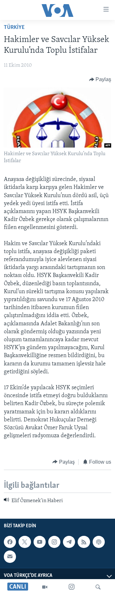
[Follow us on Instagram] (54, 542)
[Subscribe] (10, 557)
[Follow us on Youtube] (40, 542)
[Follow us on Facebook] (10, 542)
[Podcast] (99, 542)
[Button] (100, 79)
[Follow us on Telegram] (69, 542)
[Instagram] (71, 587)
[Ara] (98, 587)
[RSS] (84, 542)
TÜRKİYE (14, 28)
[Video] (44, 587)
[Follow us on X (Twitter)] (25, 542)
